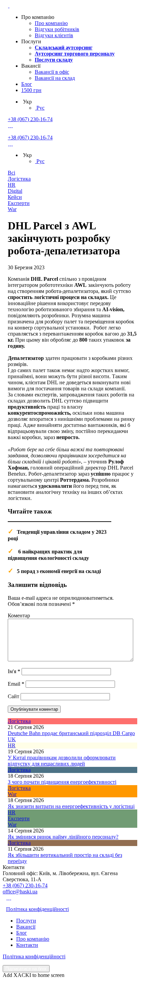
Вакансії (25, 927)
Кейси (15, 197)
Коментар (19, 615)
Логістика (19, 179)
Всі (11, 173)
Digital (15, 191)
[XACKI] (9, 5)
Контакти (27, 945)
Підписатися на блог (26, 968)
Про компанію (51, 23)
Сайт (13, 696)
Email (16, 684)
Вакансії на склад (55, 78)
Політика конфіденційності (37, 909)
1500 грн (31, 90)
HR (12, 185)
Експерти (19, 203)
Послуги (26, 920)
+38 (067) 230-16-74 (30, 119)
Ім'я (14, 671)
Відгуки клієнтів (54, 35)
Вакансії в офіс (52, 72)
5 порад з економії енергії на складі (59, 571)
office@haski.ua (20, 891)
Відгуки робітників (57, 29)
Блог (26, 84)
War (12, 209)
